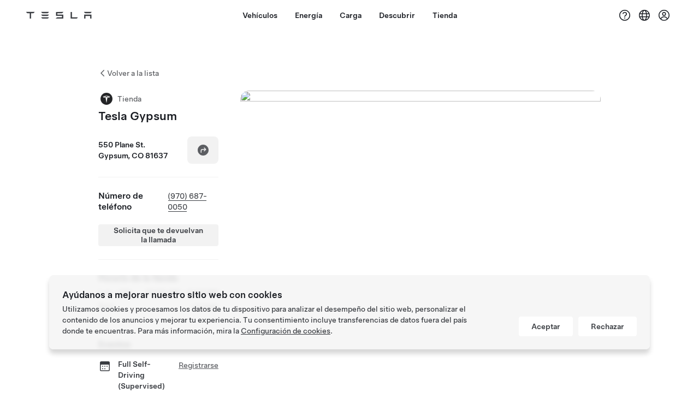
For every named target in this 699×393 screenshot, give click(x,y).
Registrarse (198, 365)
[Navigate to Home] (58, 15)
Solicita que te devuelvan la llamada (158, 235)
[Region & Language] (644, 15)
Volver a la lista (133, 73)
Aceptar (545, 326)
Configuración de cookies (285, 330)
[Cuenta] (664, 15)
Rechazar (607, 326)
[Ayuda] (624, 15)
